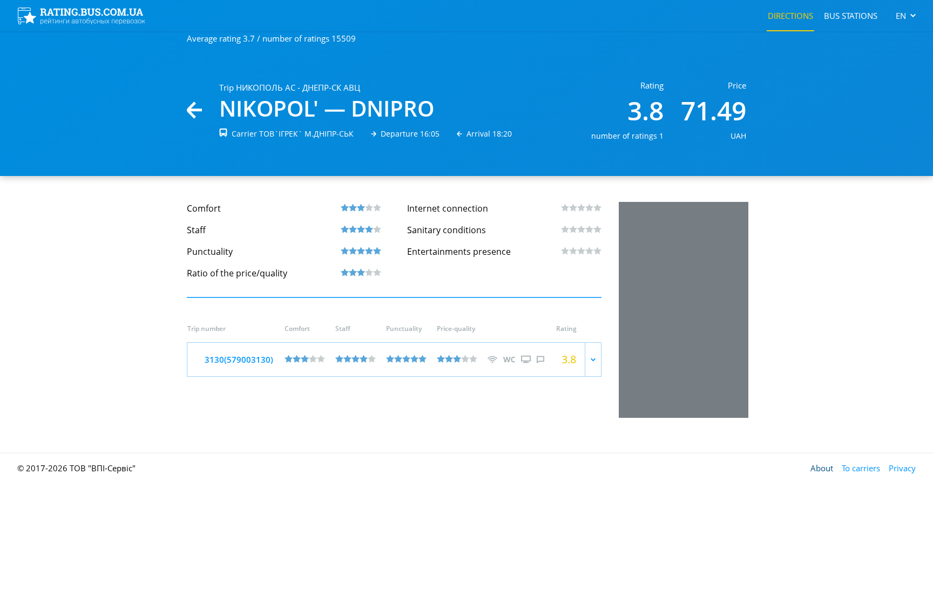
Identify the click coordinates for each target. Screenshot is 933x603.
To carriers (861, 468)
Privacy (902, 468)
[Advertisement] (683, 310)
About (821, 468)
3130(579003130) (239, 359)
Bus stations (850, 15)
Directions (790, 15)
